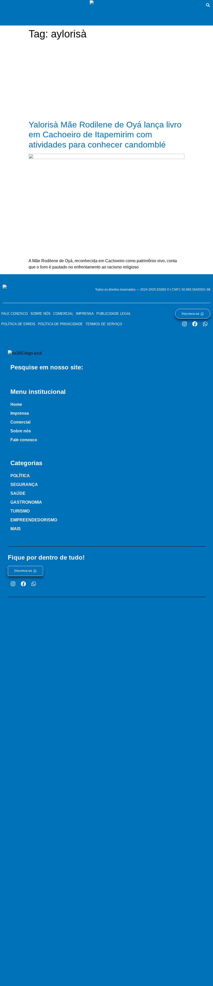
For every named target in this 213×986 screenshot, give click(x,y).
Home (16, 404)
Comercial (63, 314)
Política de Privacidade (60, 324)
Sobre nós (40, 314)
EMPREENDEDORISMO (33, 520)
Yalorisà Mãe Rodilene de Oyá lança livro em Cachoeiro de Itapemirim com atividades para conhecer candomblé (105, 134)
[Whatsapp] (205, 324)
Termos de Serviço (103, 324)
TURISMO (20, 511)
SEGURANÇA (24, 484)
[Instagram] (184, 324)
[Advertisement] (106, 80)
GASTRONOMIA (26, 502)
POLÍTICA (20, 475)
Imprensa (85, 314)
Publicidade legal (113, 314)
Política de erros (18, 324)
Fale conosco (14, 314)
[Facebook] (195, 324)
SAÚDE (17, 493)
